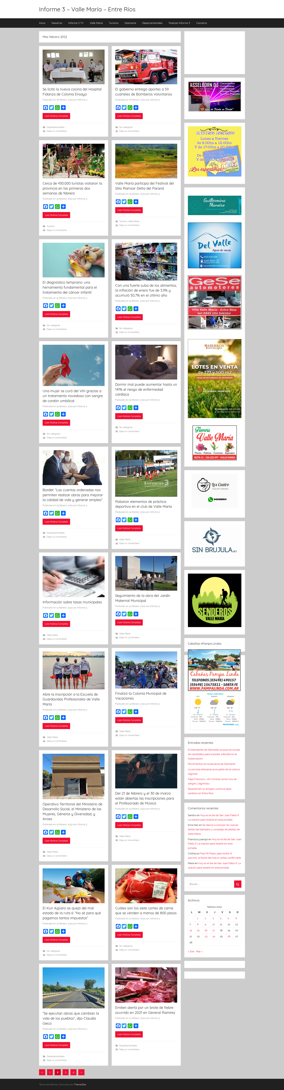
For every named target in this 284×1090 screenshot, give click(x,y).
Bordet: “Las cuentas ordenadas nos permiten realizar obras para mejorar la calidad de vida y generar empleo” (73, 495)
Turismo (113, 22)
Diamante (130, 22)
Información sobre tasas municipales (72, 602)
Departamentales (152, 22)
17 (213, 930)
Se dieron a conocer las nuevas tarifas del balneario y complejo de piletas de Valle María (214, 829)
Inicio (42, 22)
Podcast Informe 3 (179, 22)
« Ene (191, 951)
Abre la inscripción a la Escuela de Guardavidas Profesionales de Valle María (71, 699)
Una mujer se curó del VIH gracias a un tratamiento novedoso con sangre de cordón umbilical (73, 396)
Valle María (96, 22)
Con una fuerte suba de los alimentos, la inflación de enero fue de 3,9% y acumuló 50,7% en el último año (146, 290)
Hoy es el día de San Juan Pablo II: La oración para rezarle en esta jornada (214, 844)
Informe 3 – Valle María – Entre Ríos (87, 9)
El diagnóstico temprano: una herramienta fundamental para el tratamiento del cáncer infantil (70, 287)
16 (206, 930)
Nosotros (57, 22)
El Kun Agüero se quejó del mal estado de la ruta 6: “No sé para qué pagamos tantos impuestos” (72, 913)
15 (198, 930)
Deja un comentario (57, 131)
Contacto (201, 22)
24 (213, 936)
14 (190, 930)
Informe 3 (82, 99)
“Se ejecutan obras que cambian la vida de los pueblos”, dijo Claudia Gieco (71, 1018)
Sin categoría (125, 127)
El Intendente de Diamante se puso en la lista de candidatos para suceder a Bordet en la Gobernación (214, 754)
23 (206, 936)
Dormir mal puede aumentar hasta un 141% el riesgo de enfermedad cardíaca (146, 389)
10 (213, 924)
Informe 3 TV (75, 22)
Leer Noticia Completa (56, 116)
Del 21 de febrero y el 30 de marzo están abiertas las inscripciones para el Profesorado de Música (144, 798)
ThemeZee (80, 1084)
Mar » (199, 951)
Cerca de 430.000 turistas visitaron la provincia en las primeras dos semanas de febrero (72, 188)
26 (229, 936)
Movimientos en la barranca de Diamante (211, 763)
